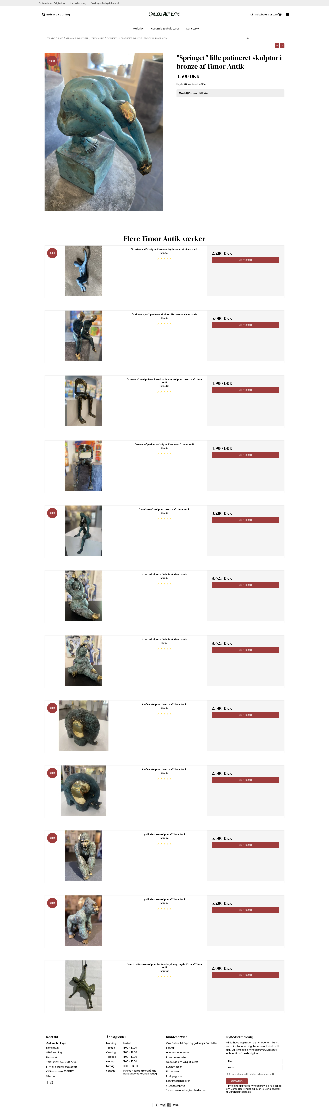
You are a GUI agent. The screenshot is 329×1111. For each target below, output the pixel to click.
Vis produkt (245, 260)
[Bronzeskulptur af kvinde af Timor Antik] (83, 596)
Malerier (138, 28)
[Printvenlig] (247, 38)
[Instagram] (51, 1082)
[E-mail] (254, 1067)
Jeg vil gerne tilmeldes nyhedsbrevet (257, 1073)
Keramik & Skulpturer (165, 28)
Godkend (237, 1081)
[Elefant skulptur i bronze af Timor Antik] (83, 725)
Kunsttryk (192, 28)
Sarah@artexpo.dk (66, 1066)
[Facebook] (47, 1082)
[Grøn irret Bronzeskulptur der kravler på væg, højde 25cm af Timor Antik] (83, 985)
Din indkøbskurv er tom (264, 14)
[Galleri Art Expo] (164, 14)
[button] (277, 45)
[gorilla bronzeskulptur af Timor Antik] (83, 855)
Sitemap (51, 1076)
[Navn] (254, 1061)
